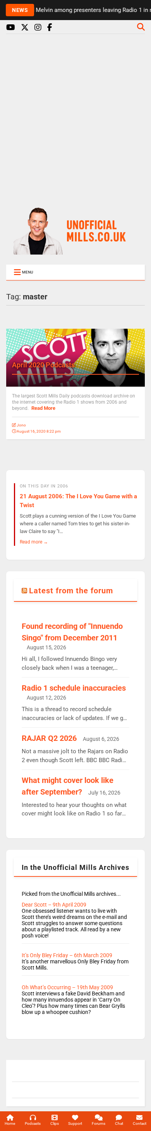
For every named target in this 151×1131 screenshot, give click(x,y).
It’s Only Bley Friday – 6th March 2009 (67, 955)
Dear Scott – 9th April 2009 (54, 905)
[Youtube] (10, 27)
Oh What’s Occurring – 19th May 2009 (67, 987)
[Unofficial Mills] (75, 251)
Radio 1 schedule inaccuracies (74, 688)
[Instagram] (37, 27)
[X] (25, 27)
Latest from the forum (71, 590)
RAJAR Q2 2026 (49, 738)
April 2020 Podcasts (43, 365)
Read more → (34, 542)
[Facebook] (49, 27)
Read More (43, 408)
